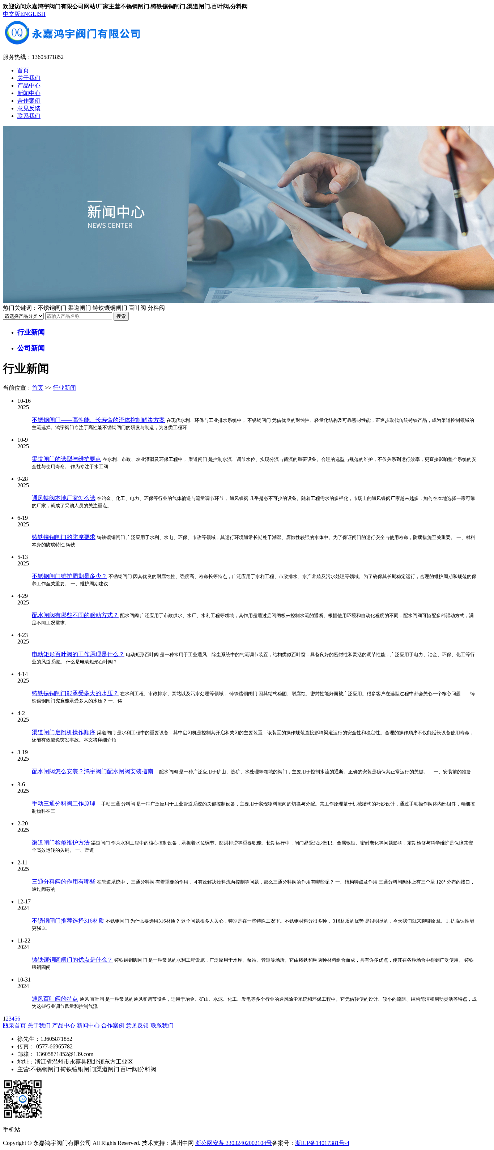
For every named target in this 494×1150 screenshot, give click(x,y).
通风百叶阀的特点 (55, 999)
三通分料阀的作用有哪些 (63, 881)
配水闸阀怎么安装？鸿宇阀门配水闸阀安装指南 (92, 771)
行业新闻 (64, 388)
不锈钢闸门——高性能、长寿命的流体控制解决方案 (98, 420)
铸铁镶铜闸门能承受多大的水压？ (75, 693)
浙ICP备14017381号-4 (322, 1143)
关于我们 (29, 78)
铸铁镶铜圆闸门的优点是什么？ (72, 960)
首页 (23, 70)
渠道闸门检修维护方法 (61, 842)
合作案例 (29, 101)
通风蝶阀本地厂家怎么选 (63, 498)
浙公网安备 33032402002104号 (233, 1143)
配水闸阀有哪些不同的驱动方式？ (75, 615)
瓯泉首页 (14, 1025)
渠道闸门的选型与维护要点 (66, 459)
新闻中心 (29, 93)
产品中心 (29, 85)
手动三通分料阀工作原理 (63, 803)
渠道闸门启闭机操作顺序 (63, 732)
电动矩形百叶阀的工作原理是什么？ (78, 654)
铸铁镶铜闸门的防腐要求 (63, 537)
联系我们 (29, 116)
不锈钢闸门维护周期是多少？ (69, 576)
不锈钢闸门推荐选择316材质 (68, 921)
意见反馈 (29, 108)
